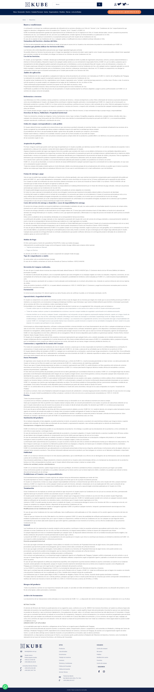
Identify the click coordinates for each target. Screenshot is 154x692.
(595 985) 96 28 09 (132, 12)
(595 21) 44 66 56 (117, 12)
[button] (5, 687)
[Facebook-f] (99, 671)
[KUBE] (36, 4)
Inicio (24, 20)
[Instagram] (104, 671)
